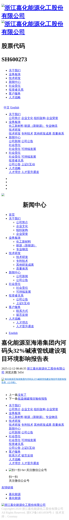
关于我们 (15, 70)
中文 (7, 107)
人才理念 (15, 172)
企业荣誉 (52, 118)
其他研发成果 (43, 133)
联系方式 (22, 310)
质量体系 (58, 133)
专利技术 (27, 133)
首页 (12, 214)
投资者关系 (16, 89)
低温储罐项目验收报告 (32, 398)
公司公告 (27, 141)
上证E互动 (28, 164)
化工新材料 (16, 125)
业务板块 (15, 74)
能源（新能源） (34, 125)
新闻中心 (15, 81)
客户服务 (15, 93)
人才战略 (15, 97)
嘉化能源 (15, 494)
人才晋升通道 (30, 172)
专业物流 (51, 125)
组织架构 (40, 118)
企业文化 (27, 118)
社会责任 (15, 85)
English (14, 107)
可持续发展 (28, 148)
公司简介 (15, 118)
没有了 (22, 394)
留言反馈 (22, 314)
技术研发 (15, 78)
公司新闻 (15, 141)
